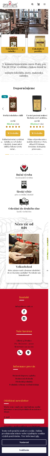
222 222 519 (29, 347)
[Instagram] (24, 318)
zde (37, 436)
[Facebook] (24, 311)
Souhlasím (24, 450)
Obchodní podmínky (24, 382)
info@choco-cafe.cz (24, 306)
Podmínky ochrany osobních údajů (24, 385)
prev (3, 109)
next (45, 109)
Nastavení (24, 442)
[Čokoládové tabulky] (13, 43)
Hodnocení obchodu (24, 379)
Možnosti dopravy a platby (24, 375)
